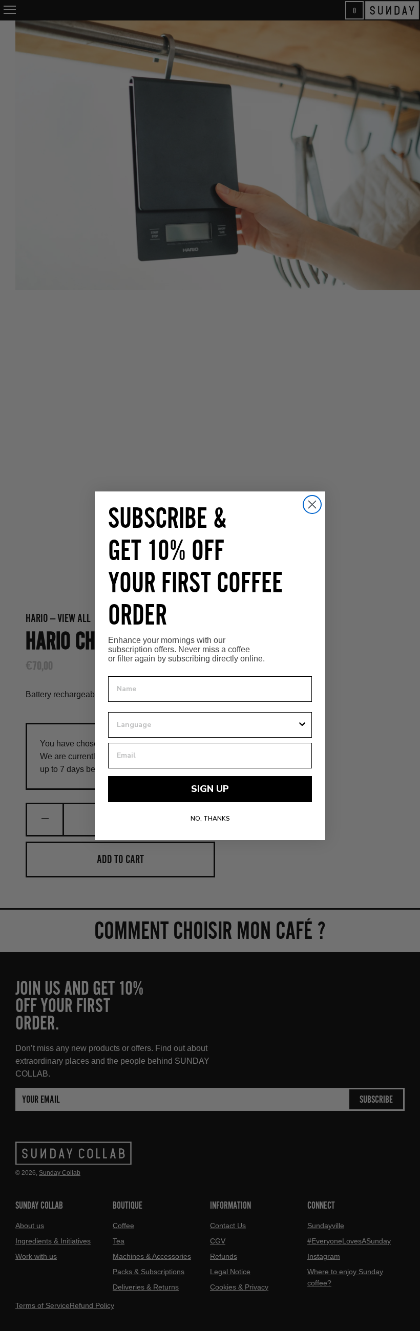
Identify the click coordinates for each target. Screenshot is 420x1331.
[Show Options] (302, 725)
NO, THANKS (210, 818)
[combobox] (207, 725)
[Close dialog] (312, 504)
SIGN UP (210, 789)
